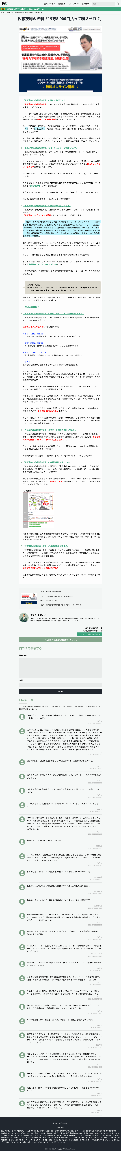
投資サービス (49, 3)
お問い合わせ (63, 1123)
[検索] (118, 3)
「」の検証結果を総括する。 (46, 546)
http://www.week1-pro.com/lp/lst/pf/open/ (59, 596)
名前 (21, 680)
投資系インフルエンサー (68, 3)
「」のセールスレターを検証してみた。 (51, 147)
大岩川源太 (35, 185)
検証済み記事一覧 (94, 634)
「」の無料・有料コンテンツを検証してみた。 (53, 313)
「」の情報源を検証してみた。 (47, 205)
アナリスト (10, 12)
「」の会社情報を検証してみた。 (48, 462)
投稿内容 (23, 655)
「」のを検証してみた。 (46, 100)
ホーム (3, 12)
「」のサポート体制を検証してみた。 (50, 429)
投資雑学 (85, 3)
